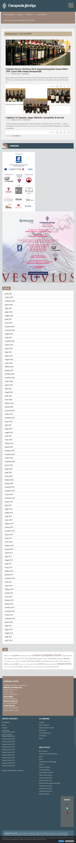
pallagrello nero (22, 664)
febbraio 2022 (9, 403)
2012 (8, 655)
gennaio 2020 (9, 483)
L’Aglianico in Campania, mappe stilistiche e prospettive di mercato (35, 117)
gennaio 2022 (9, 407)
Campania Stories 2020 (45, 778)
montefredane (11, 664)
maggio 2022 (9, 392)
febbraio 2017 (9, 571)
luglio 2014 (8, 626)
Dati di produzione (44, 725)
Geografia (41, 722)
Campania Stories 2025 (8, 736)
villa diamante (49, 667)
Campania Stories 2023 (8, 741)
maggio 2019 (9, 513)
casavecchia (40, 658)
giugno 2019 (8, 509)
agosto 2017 (9, 553)
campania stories (51, 655)
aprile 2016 (8, 582)
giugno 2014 (8, 629)
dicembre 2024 (9, 327)
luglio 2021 (8, 425)
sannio (12, 667)
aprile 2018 (8, 538)
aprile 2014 (8, 637)
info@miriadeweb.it (13, 710)
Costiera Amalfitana (44, 770)
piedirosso (41, 664)
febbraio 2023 (9, 367)
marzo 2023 (8, 363)
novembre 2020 (10, 454)
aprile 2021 (8, 436)
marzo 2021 (8, 440)
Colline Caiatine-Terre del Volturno (48, 754)
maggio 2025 (9, 316)
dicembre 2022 (9, 374)
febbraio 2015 (9, 600)
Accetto (61, 841)
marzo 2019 (8, 520)
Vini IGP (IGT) (42, 736)
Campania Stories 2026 (8, 732)
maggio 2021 (9, 432)
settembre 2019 (10, 498)
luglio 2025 (8, 308)
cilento (45, 658)
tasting (16, 667)
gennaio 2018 (9, 549)
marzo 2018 (8, 542)
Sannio (41, 756)
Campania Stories (11, 34)
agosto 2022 (9, 385)
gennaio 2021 (9, 447)
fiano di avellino (36, 661)
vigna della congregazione (39, 667)
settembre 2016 (10, 578)
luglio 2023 (8, 352)
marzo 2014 (8, 640)
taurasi (20, 667)
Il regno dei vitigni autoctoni (46, 728)
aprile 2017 (8, 564)
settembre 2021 (10, 418)
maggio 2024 (9, 334)
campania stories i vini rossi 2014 (17, 658)
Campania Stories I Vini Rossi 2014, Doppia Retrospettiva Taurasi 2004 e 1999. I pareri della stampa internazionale (37, 70)
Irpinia (40, 759)
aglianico (16, 655)
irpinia (6, 664)
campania (37, 655)
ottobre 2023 (9, 345)
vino (54, 667)
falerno (5, 661)
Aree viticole (42, 730)
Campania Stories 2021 (45, 788)
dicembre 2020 (9, 451)
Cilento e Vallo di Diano (45, 775)
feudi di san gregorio (21, 661)
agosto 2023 (9, 348)
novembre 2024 (10, 330)
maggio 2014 (9, 633)
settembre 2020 (10, 462)
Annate (41, 738)
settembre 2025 (10, 301)
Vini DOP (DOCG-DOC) (45, 733)
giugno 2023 (8, 356)
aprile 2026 (8, 294)
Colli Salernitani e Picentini (46, 772)
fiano (29, 661)
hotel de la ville (67, 661)
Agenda (19, 15)
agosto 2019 (9, 502)
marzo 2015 (8, 597)
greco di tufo (59, 661)
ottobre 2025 (9, 297)
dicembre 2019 (9, 487)
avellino (30, 655)
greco (54, 661)
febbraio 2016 (9, 589)
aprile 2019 (8, 516)
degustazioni (59, 658)
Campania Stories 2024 (8, 739)
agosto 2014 (9, 622)
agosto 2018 (9, 534)
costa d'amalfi (51, 658)
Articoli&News (9, 15)
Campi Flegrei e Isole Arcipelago (48, 762)
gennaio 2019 (9, 527)
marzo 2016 (8, 586)
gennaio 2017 (9, 575)
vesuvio (31, 667)
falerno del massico (11, 661)
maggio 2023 (9, 359)
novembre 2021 (10, 410)
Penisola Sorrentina (44, 767)
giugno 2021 (8, 429)
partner (28, 664)
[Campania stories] (22, 6)
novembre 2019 (10, 491)
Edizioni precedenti (7, 734)
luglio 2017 (8, 556)
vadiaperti (25, 667)
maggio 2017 (9, 560)
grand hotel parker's (46, 661)
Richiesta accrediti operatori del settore (19, 20)
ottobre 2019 (9, 494)
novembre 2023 (10, 341)
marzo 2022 (8, 400)
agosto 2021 (9, 421)
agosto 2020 (9, 465)
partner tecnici (34, 664)
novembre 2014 (10, 611)
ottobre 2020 (9, 458)
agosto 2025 (9, 305)
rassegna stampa (64, 663)
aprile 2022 (8, 396)
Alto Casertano (43, 751)
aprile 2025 (8, 319)
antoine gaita (23, 655)
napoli (17, 664)
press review (53, 664)
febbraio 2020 (9, 480)
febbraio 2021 (9, 443)
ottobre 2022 (9, 381)
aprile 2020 (8, 472)
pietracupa (48, 664)
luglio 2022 (8, 389)
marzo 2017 (8, 567)
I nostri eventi (42, 15)
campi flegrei (32, 658)
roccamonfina (7, 667)
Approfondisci (69, 841)
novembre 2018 (10, 531)
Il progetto (29, 15)
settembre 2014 (10, 618)
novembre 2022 (10, 378)
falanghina (66, 658)
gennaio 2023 (9, 370)
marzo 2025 (8, 323)
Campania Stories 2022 (8, 744)
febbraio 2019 (9, 524)
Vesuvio (41, 764)
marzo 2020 (8, 476)
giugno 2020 (8, 469)
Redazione (25, 74)
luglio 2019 (8, 505)
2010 (5, 656)
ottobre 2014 (9, 615)
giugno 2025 (8, 312)
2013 (11, 655)
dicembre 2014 (9, 607)
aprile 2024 (8, 338)
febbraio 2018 (9, 545)
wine (57, 667)
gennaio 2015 (9, 604)
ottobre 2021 (9, 414)
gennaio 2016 (9, 593)
